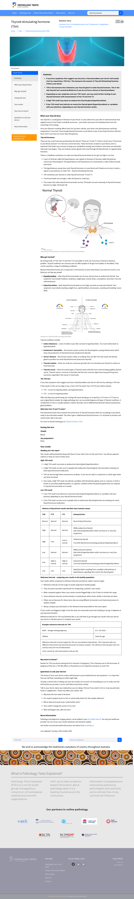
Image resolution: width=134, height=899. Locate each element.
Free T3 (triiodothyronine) (75, 24)
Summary (17, 78)
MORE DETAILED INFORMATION (19, 137)
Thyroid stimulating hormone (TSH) (37, 31)
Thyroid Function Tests (74, 421)
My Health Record (94, 719)
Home (14, 13)
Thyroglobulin (103, 24)
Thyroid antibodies (65, 27)
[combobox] (37, 740)
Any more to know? (21, 111)
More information (20, 126)
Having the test (20, 98)
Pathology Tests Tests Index (53, 865)
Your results (18, 104)
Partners (48, 881)
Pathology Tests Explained (57, 896)
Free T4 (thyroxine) (91, 24)
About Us (71, 13)
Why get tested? (20, 91)
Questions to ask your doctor (22, 118)
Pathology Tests (25, 13)
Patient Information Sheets (43, 13)
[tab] (24, 78)
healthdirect (89, 725)
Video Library (60, 13)
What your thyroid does (23, 85)
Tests (20, 31)
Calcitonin (62, 24)
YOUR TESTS (17, 73)
